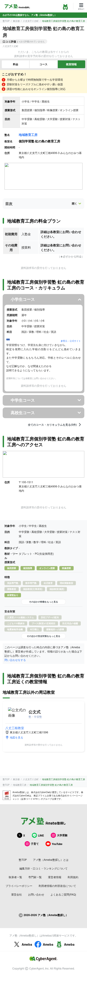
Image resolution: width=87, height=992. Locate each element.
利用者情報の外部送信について (57, 886)
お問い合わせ (36, 894)
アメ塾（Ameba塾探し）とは (50, 859)
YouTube (57, 844)
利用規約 (73, 877)
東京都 (16, 20)
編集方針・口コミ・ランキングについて (43, 868)
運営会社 (16, 894)
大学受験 (62, 835)
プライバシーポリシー (19, 886)
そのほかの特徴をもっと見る (43, 601)
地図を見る (16, 737)
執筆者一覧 (15, 877)
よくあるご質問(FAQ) (63, 894)
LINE (41, 835)
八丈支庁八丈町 (31, 20)
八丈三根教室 (14, 728)
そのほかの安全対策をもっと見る (43, 636)
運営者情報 (54, 877)
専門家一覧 (35, 877)
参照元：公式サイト (71, 340)
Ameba (27, 944)
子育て (35, 844)
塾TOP (6, 20)
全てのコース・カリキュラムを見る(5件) (52, 425)
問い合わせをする (15, 660)
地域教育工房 (28, 134)
